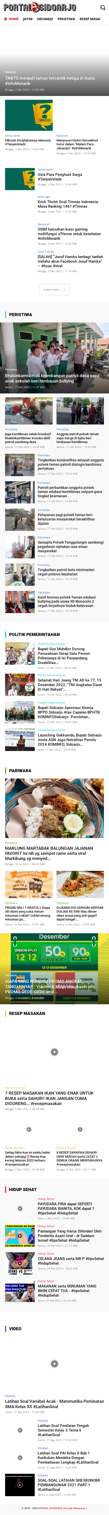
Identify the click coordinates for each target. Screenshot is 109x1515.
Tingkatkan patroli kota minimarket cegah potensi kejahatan (66, 572)
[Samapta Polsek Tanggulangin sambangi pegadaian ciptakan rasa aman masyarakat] (20, 547)
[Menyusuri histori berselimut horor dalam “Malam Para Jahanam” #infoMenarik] (80, 115)
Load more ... (53, 289)
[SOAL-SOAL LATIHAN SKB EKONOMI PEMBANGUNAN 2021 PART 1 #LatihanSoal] (20, 1485)
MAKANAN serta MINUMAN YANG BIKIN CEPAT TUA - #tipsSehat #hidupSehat (67, 1291)
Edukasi (10, 1395)
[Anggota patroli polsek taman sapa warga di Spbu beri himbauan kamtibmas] (80, 410)
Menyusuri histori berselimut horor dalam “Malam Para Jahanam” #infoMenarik (77, 144)
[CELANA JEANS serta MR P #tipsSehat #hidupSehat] (20, 1263)
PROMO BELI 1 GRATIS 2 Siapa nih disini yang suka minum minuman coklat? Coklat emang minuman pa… (27, 914)
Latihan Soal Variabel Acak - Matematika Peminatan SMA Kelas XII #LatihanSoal (54, 1404)
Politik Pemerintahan (52, 643)
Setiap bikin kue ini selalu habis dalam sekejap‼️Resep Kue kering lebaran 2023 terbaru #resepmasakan (27, 1158)
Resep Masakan (15, 1087)
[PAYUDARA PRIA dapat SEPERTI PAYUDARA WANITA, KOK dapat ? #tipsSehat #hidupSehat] (20, 1208)
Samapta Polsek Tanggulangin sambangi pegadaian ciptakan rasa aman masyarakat (71, 546)
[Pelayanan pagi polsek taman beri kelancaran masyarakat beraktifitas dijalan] (20, 519)
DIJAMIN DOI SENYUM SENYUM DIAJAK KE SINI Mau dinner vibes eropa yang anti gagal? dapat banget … (80, 914)
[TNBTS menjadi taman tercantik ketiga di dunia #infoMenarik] (54, 60)
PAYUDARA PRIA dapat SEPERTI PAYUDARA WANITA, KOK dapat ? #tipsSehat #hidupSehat (66, 1208)
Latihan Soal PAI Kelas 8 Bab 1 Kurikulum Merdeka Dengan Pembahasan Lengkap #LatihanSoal (68, 1458)
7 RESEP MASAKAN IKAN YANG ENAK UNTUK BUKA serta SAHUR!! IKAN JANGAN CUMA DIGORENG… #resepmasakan (49, 1098)
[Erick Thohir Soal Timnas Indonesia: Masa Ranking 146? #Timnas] (20, 206)
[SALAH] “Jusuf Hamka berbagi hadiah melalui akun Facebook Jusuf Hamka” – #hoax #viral (70, 261)
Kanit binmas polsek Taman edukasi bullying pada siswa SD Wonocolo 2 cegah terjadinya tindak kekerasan (67, 601)
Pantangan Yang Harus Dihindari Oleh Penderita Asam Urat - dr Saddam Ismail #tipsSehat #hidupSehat (69, 1236)
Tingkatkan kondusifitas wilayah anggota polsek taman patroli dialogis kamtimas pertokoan (71, 464)
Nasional (10, 72)
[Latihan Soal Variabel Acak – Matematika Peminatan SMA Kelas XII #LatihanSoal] (54, 1364)
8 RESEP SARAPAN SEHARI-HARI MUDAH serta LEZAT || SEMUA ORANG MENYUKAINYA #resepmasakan (79, 1158)
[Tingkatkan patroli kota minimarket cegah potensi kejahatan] (20, 574)
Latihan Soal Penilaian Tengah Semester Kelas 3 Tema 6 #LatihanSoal (63, 1430)
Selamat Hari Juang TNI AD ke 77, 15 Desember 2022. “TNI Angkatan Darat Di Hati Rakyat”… (70, 685)
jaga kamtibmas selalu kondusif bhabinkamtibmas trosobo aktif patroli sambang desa (28, 438)
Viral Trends (46, 251)
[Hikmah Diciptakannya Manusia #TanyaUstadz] (29, 115)
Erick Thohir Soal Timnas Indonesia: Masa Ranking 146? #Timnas (68, 204)
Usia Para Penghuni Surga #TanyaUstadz (60, 176)
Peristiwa (11, 369)
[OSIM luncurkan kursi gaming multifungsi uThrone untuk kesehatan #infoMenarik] (20, 234)
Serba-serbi (12, 135)
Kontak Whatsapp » (75, 1508)
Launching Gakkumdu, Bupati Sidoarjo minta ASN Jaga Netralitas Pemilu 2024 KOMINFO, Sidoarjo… (70, 740)
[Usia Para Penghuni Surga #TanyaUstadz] (20, 179)
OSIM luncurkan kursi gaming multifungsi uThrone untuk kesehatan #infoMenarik (69, 234)
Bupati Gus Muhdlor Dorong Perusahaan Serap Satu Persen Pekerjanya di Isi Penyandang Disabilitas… (64, 656)
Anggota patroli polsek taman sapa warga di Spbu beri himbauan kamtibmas (78, 438)
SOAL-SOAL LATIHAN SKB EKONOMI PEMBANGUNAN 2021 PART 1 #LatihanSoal (69, 1485)
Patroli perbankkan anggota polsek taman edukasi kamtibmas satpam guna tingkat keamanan (70, 492)
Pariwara (11, 842)
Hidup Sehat (46, 1198)
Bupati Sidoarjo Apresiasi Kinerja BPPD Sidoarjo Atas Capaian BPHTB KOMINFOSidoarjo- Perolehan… (69, 712)
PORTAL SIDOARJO (50, 1508)
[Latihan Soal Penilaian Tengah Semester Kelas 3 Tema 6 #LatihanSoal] (20, 1430)
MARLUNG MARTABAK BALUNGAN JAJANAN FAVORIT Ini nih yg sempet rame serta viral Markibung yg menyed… (49, 853)
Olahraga (44, 196)
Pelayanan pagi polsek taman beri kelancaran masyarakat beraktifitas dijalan (66, 519)
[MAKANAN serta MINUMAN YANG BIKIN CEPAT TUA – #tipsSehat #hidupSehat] (20, 1291)
